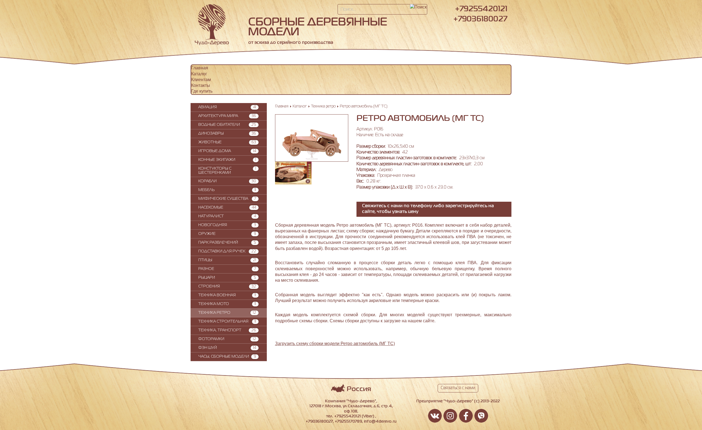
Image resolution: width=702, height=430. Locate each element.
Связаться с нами (458, 388)
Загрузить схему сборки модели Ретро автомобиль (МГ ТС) (335, 343)
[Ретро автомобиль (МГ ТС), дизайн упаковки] (293, 183)
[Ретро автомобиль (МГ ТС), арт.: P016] (311, 158)
